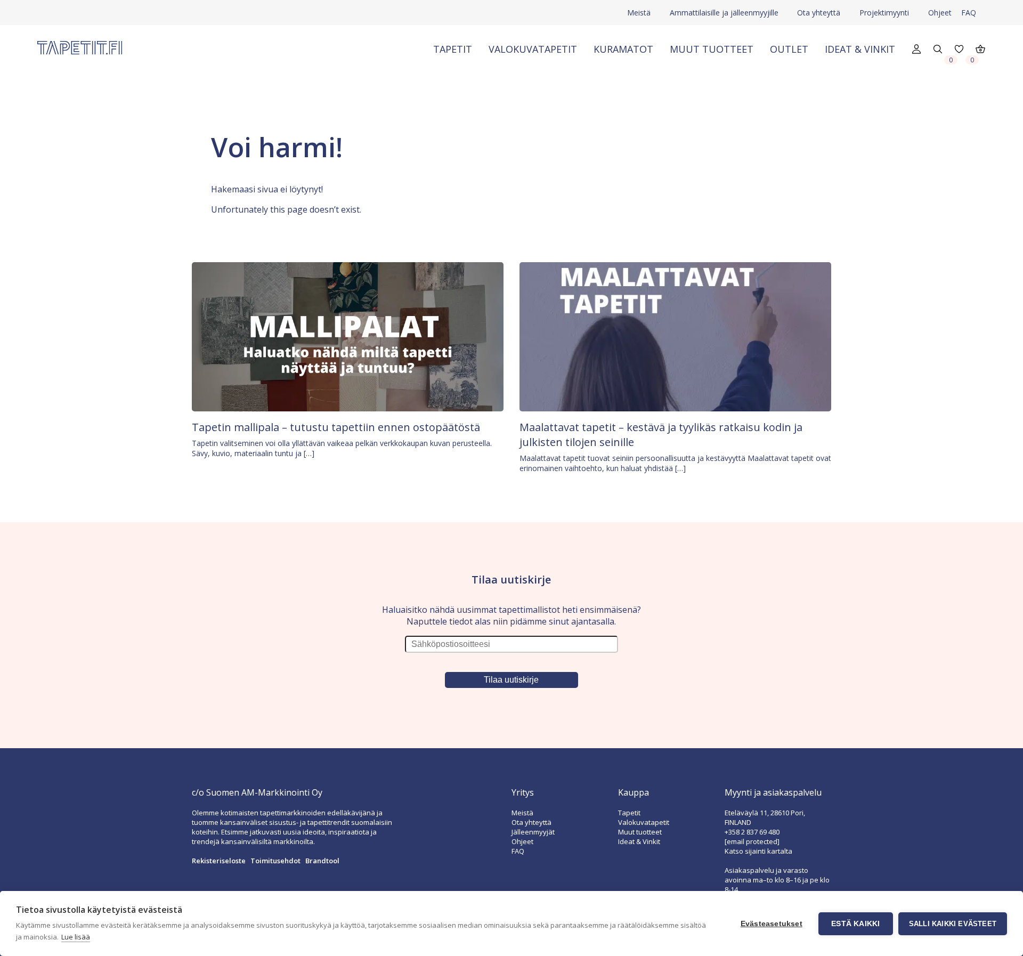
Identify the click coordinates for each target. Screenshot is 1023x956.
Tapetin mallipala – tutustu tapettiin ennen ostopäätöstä (336, 427)
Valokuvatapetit (533, 49)
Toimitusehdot (275, 860)
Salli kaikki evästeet (952, 924)
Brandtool (322, 860)
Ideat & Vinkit (860, 49)
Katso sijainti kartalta (758, 851)
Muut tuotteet (711, 49)
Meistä (639, 12)
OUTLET (789, 49)
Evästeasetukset (771, 924)
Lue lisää (75, 937)
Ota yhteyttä (818, 12)
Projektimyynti (884, 12)
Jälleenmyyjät (533, 832)
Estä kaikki (855, 924)
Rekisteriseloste (219, 860)
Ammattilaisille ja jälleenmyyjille (724, 12)
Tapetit (452, 49)
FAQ (968, 12)
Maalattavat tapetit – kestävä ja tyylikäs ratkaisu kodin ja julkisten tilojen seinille (660, 434)
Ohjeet (940, 12)
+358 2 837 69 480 (752, 832)
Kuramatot (623, 49)
